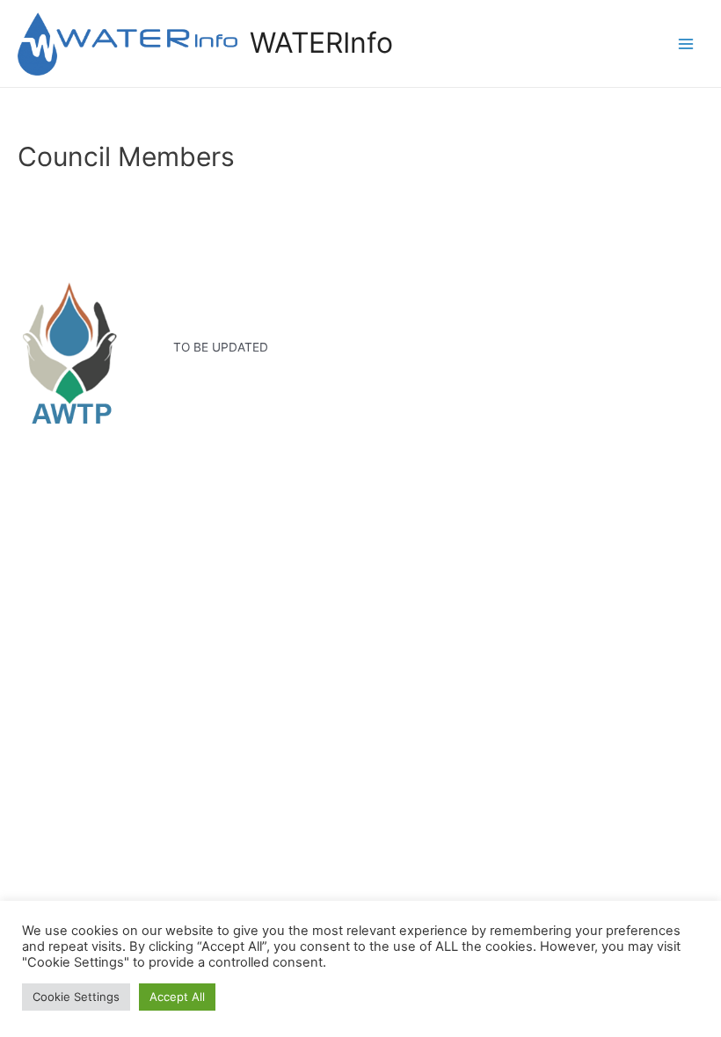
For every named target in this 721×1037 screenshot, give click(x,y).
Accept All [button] (177, 997)
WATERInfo (321, 42)
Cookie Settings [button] (76, 997)
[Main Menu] (686, 43)
